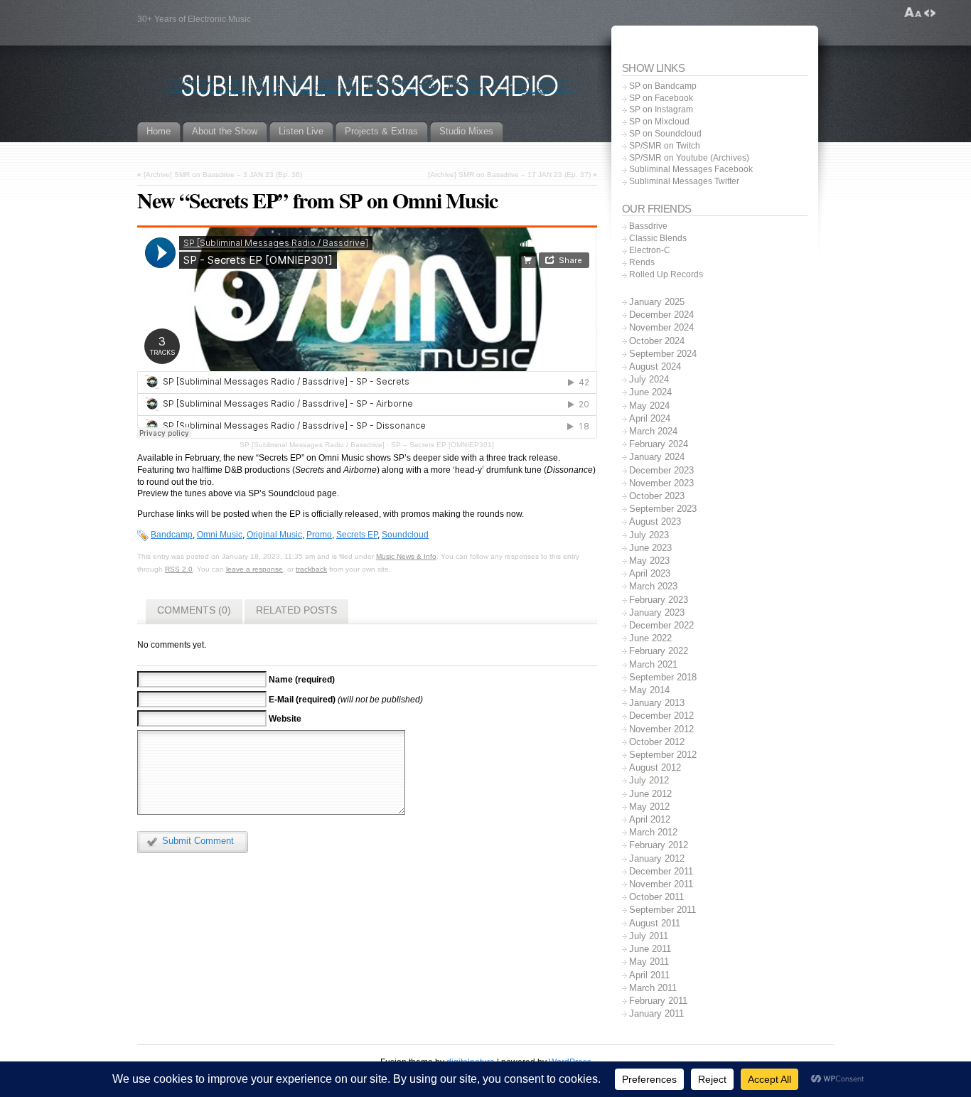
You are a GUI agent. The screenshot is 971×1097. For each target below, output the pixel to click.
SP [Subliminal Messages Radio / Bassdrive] (312, 445)
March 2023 (653, 586)
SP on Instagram (661, 109)
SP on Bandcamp (663, 86)
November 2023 (661, 483)
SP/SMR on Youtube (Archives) (689, 158)
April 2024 (649, 418)
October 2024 (657, 341)
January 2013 (657, 702)
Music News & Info (406, 556)
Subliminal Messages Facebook (691, 169)
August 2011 (654, 923)
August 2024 (655, 366)
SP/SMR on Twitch (664, 146)
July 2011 (648, 936)
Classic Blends (658, 238)
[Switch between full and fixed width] (929, 12)
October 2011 (656, 897)
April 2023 (649, 573)
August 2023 (655, 521)
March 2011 (653, 988)
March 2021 (653, 664)
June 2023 (650, 547)
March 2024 (653, 431)
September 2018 (663, 677)
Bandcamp (172, 535)
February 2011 (658, 1000)
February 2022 (658, 651)
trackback (311, 569)
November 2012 (661, 729)
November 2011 (661, 884)
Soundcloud (405, 535)
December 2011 (661, 871)
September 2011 (662, 909)
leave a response (254, 569)
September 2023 (663, 508)
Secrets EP (356, 535)
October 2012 (657, 742)
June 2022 (650, 638)
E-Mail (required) (302, 699)
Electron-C (649, 250)
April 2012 (649, 819)
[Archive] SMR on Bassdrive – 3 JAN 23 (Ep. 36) (223, 174)
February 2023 (658, 599)
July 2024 (649, 379)
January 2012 (657, 858)
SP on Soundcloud (665, 134)
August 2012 (655, 767)
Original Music (274, 535)
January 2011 (656, 1013)
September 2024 (663, 353)
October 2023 (657, 496)
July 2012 (649, 780)
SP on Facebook (661, 98)
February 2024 (658, 444)
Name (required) (302, 680)
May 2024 (649, 405)
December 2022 (661, 625)
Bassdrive (648, 226)
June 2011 (650, 948)
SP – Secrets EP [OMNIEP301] (442, 445)
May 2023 (649, 560)
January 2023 (657, 612)
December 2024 (661, 314)
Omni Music (219, 535)
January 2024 (657, 456)
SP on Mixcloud (659, 122)
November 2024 (661, 327)
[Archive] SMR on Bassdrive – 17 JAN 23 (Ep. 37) (509, 174)
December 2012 (661, 715)
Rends (642, 262)
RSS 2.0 (179, 569)
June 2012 (650, 793)
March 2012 (653, 832)
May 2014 (649, 690)
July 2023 (649, 535)
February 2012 (658, 845)
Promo (319, 535)
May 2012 (649, 806)
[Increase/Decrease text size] (913, 12)
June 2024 (650, 392)
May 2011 (649, 961)
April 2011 (649, 975)
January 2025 (657, 301)
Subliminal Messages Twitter (684, 181)
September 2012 (663, 754)
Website (285, 719)
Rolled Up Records (666, 274)
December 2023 (661, 470)
